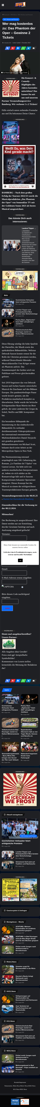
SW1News (14, 15)
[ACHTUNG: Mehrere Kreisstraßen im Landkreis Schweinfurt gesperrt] (8, 930)
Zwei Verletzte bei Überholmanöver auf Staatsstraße (23, 1008)
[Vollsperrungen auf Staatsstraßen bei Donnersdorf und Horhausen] (8, 999)
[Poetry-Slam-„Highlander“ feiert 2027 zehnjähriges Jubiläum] (8, 323)
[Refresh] (22, 586)
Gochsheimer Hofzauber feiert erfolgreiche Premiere (26, 301)
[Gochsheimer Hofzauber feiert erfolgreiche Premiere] (8, 303)
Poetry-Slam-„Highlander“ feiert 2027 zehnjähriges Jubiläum (25, 322)
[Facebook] (7, 48)
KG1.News (16, 1089)
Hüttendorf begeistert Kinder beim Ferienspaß (29, 756)
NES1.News (23, 1089)
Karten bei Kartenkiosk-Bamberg (18, 499)
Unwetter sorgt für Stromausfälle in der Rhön (25, 967)
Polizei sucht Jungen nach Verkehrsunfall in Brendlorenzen (26, 948)
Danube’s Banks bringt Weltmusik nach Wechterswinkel (24, 978)
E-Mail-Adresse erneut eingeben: (17, 577)
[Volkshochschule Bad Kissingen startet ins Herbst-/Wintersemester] (8, 333)
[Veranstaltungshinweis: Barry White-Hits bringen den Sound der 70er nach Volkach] (10, 747)
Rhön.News (16, 1086)
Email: (5, 569)
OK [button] (20, 560)
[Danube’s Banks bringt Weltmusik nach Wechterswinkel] (8, 979)
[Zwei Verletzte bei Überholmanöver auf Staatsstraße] (8, 1009)
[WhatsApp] (22, 48)
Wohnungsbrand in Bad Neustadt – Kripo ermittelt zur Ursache (27, 1067)
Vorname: (6, 534)
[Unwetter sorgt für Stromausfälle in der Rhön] (8, 969)
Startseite (7, 15)
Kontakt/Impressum (20, 1082)
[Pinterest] (12, 48)
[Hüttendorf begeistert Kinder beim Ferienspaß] (29, 747)
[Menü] (3, 5)
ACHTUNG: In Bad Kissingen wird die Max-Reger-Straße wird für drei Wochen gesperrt (27, 938)
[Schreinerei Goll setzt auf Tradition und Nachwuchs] (8, 865)
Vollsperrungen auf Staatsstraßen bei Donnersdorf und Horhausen (26, 998)
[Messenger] (17, 48)
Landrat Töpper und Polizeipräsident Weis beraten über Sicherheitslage (27, 312)
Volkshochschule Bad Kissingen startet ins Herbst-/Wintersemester (24, 332)
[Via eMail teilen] (33, 48)
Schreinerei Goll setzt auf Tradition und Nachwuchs (25, 863)
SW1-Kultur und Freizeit (25, 15)
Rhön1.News (24, 1086)
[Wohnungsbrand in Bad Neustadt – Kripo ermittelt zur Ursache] (8, 1068)
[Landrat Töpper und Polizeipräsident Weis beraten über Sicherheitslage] (8, 313)
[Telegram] (28, 48)
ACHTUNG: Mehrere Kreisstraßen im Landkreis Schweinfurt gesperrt (26, 928)
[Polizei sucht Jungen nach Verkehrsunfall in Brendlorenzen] (8, 950)
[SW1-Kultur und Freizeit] (20, 5)
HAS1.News (31, 1086)
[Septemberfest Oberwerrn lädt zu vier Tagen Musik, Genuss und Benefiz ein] (29, 723)
